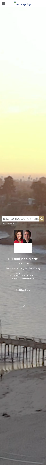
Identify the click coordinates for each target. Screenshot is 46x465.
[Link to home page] (23, 3)
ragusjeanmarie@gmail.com (23, 278)
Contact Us (23, 289)
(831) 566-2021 (21, 273)
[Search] (41, 218)
